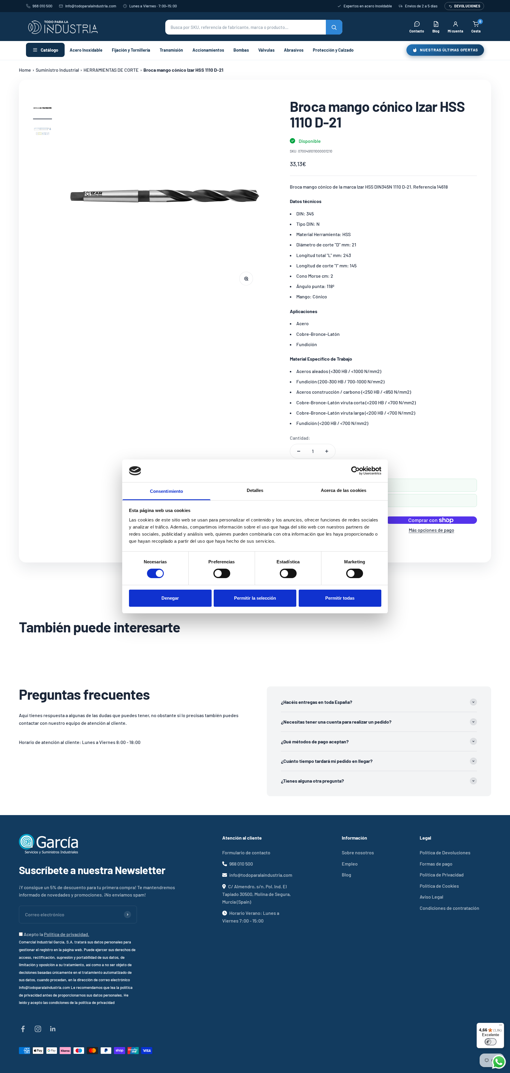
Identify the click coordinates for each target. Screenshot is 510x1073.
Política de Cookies (439, 886)
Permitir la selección (255, 598)
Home (25, 70)
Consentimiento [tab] (166, 491)
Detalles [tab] (255, 490)
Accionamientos (208, 50)
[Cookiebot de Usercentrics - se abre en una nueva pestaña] (355, 470)
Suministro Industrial (57, 70)
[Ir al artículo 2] (42, 132)
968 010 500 (42, 6)
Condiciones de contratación (449, 908)
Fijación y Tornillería (131, 50)
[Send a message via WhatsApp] (499, 1062)
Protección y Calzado (333, 50)
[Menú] (500, 1026)
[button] (253, 27)
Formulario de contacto (246, 852)
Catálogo (49, 50)
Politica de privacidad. (66, 934)
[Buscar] (334, 27)
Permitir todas (339, 598)
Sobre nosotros (358, 852)
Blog (346, 874)
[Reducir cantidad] (298, 451)
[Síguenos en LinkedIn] (53, 1029)
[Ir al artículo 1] (42, 109)
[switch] (221, 573)
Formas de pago (436, 863)
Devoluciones (467, 6)
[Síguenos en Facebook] (23, 1029)
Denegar (170, 598)
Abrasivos (293, 50)
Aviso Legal (431, 896)
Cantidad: (300, 438)
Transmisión (171, 50)
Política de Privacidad (442, 874)
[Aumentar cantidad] (326, 451)
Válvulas (266, 50)
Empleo (350, 863)
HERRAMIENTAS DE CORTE (111, 70)
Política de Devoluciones (445, 852)
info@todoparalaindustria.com (90, 6)
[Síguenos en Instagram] (38, 1029)
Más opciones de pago (431, 530)
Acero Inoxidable (86, 50)
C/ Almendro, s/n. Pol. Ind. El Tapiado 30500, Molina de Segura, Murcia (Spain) (256, 894)
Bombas (241, 50)
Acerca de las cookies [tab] (343, 490)
